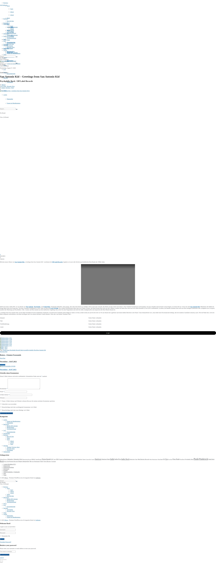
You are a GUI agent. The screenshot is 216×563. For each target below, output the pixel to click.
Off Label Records (57, 262)
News (4, 36)
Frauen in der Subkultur (76, 459)
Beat (4, 350)
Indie (112, 459)
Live (4, 69)
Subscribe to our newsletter (9, 404)
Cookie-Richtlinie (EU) (9, 464)
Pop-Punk (170, 459)
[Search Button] (16, 109)
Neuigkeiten (6, 433)
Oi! (164, 459)
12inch (12, 15)
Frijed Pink (46, 306)
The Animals (29, 306)
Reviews (5, 3)
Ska (31, 461)
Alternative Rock (18, 459)
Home (1, 72)
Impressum (6, 469)
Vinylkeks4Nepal (11, 61)
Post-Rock (182, 459)
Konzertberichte (11, 73)
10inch (12, 12)
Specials (5, 44)
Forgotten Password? (5, 542)
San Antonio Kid (195, 306)
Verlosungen (6, 451)
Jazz (136, 459)
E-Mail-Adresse (4, 394)
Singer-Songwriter (23, 461)
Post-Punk (176, 459)
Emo (55, 459)
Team (4, 54)
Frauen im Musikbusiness (13, 103)
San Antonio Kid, (20, 262)
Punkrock (203, 459)
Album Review (3, 459)
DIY (52, 459)
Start (4, 473)
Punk (196, 459)
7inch (11, 9)
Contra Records (38, 459)
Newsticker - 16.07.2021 (8, 369)
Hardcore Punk (106, 459)
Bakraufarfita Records (27, 459)
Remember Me (6, 536)
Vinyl (8, 6)
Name (2, 391)
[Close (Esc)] (0, 559)
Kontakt (5, 470)
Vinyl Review (47, 461)
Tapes (8, 18)
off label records (23, 350)
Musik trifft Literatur (12, 35)
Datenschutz (6, 466)
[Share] (2, 559)
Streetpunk (37, 461)
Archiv (5, 95)
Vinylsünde (10, 48)
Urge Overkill (54, 308)
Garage (84, 459)
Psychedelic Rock (32, 350)
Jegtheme (37, 478)
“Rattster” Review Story (13, 447)
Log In (2, 557)
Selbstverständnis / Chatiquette (11, 472)
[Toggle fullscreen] (4, 559)
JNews (6, 478)
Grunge (92, 459)
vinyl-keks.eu (3, 5)
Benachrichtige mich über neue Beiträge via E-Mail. (16, 410)
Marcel (3, 84)
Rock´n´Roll (6, 461)
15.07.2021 (3, 86)
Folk (57, 459)
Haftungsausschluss (8, 467)
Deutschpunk (46, 459)
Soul (33, 461)
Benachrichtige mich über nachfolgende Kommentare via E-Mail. (19, 407)
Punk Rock (211, 459)
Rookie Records (13, 461)
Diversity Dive (11, 86)
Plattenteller (10, 99)
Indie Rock (16, 350)
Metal (151, 459)
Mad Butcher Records (143, 459)
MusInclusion (10, 36)
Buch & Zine (10, 21)
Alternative (10, 459)
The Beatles (37, 306)
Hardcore (98, 459)
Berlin (33, 459)
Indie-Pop (117, 459)
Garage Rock (9, 350)
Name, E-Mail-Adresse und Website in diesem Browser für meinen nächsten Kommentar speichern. (28, 401)
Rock (2, 461)
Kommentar (3, 388)
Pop (166, 459)
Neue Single (160, 459)
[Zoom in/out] (5, 559)
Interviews (6, 24)
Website (2, 398)
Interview (132, 459)
